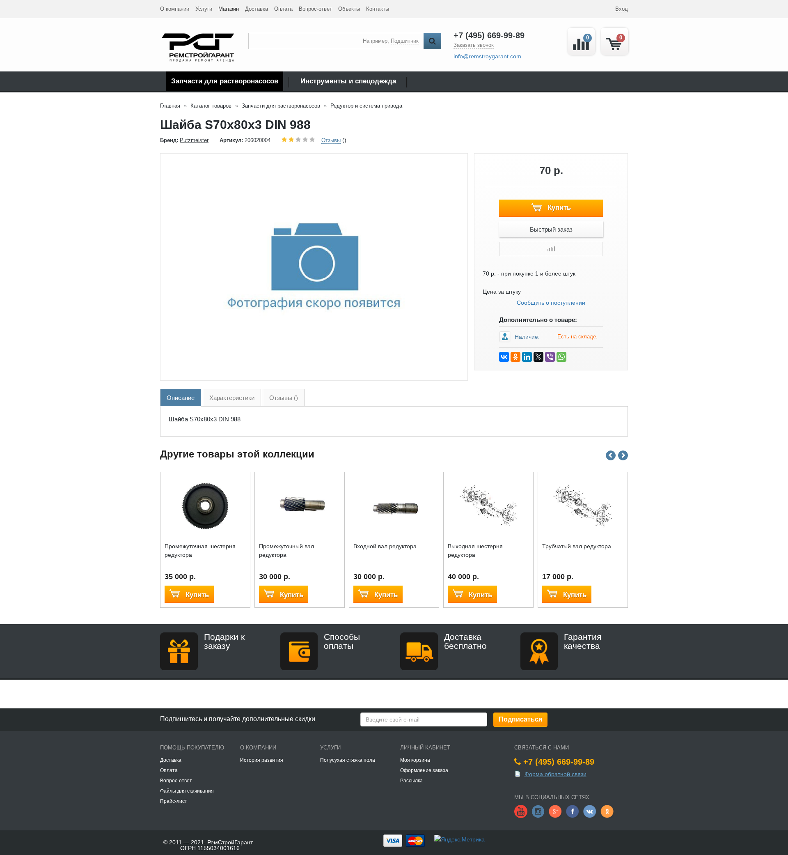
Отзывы (331, 140)
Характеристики (231, 397)
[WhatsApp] (561, 357)
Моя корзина (415, 760)
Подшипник (405, 41)
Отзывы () (283, 397)
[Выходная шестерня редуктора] (488, 505)
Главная (170, 106)
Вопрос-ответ (315, 9)
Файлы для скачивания (187, 791)
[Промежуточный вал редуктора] (300, 505)
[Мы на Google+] (555, 810)
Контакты (377, 9)
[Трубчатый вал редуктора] (583, 505)
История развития (261, 760)
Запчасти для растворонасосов (224, 81)
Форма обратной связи (555, 774)
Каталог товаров (210, 106)
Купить (558, 207)
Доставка (256, 9)
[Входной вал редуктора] (394, 505)
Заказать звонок (474, 45)
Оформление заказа (424, 770)
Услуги (203, 9)
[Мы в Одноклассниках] (607, 810)
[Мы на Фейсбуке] (572, 810)
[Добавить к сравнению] (550, 249)
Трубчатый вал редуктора (576, 546)
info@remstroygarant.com (487, 56)
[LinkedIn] (527, 357)
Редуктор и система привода (366, 106)
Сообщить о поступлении (551, 302)
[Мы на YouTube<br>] (520, 810)
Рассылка (411, 781)
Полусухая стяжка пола (347, 760)
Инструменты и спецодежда (348, 81)
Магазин (228, 9)
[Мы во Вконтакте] (589, 810)
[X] (538, 357)
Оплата (283, 9)
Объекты (349, 9)
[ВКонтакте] (504, 357)
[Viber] (550, 357)
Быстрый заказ (551, 229)
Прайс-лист (173, 801)
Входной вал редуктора (385, 546)
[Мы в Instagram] (538, 810)
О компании (174, 9)
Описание (181, 397)
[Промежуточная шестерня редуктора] (205, 505)
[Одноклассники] (515, 357)
